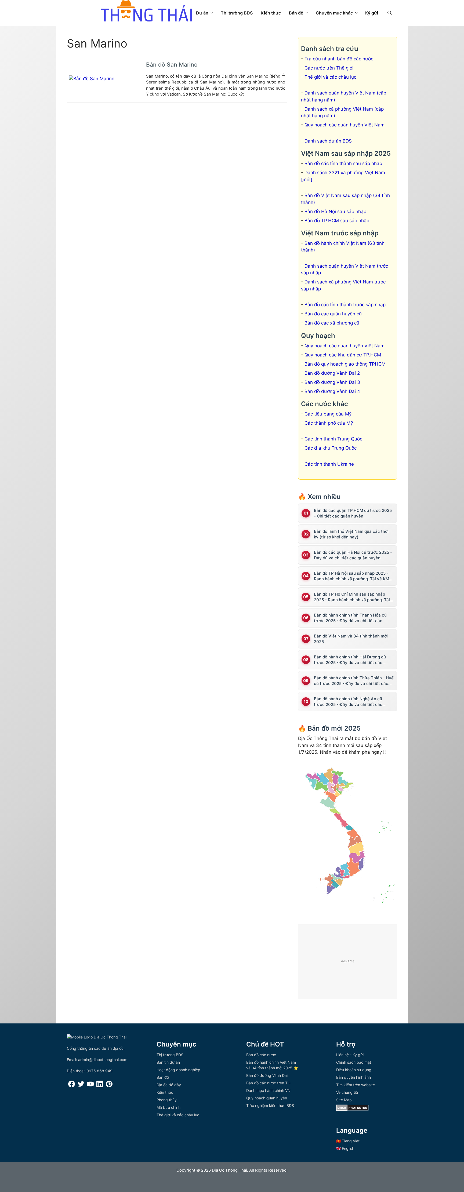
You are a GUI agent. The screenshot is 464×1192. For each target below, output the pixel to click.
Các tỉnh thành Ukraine (329, 464)
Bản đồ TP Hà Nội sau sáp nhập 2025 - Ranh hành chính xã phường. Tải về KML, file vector (353, 576)
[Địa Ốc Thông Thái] (146, 11)
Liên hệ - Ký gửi (350, 1054)
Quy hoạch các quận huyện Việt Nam (345, 124)
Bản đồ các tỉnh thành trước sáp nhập (345, 304)
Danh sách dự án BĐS (328, 141)
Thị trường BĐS (237, 13)
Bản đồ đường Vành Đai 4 (332, 391)
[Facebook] (71, 1086)
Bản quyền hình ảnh (353, 1077)
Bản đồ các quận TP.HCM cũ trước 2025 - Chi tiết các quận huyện (353, 513)
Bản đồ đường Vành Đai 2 (332, 373)
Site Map (344, 1100)
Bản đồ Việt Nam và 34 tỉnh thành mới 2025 (351, 638)
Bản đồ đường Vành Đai (267, 1075)
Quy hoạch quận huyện (266, 1098)
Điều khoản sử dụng (353, 1069)
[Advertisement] (347, 962)
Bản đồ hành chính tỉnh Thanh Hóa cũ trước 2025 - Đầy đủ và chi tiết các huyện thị (350, 618)
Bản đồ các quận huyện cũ (333, 313)
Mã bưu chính (168, 1107)
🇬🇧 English (345, 1148)
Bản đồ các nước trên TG (268, 1083)
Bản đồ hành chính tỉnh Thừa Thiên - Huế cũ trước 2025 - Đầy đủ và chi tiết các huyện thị (354, 680)
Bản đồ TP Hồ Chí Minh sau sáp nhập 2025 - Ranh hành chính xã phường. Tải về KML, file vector (352, 597)
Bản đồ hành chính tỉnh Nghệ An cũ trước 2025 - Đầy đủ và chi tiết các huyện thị (348, 701)
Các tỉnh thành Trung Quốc (333, 439)
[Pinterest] (109, 1086)
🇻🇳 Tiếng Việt (348, 1141)
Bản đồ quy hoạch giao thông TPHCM (345, 364)
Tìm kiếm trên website (355, 1084)
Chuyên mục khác (334, 13)
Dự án (202, 13)
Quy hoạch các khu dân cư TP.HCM (343, 355)
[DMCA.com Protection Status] (352, 1109)
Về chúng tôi (347, 1092)
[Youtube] (90, 1086)
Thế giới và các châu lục (330, 77)
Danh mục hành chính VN (268, 1090)
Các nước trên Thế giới (329, 68)
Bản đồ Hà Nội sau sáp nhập (335, 211)
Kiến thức (271, 13)
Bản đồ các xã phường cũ (332, 323)
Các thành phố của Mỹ (329, 423)
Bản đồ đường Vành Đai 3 (332, 382)
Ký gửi (371, 13)
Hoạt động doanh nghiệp (178, 1069)
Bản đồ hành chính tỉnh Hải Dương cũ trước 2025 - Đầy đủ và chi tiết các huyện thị (350, 659)
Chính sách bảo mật (353, 1062)
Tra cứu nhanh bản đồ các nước (339, 58)
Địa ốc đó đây (169, 1084)
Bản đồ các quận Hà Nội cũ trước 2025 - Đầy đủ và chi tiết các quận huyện (353, 555)
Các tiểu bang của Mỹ (328, 414)
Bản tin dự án (168, 1062)
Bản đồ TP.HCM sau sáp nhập (337, 220)
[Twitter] (81, 1086)
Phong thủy (167, 1100)
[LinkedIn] (99, 1086)
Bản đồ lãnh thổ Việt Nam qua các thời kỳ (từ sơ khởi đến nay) (351, 534)
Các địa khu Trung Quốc (331, 448)
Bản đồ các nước (261, 1054)
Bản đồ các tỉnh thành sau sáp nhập (343, 163)
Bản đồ (296, 13)
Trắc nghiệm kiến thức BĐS (270, 1105)
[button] (389, 13)
